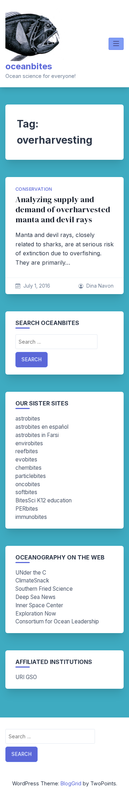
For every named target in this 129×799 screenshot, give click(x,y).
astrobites (27, 418)
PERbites (26, 508)
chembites (28, 467)
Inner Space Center (39, 605)
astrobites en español (41, 426)
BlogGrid (71, 783)
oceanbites (28, 66)
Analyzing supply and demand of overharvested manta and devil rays (62, 209)
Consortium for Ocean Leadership (57, 621)
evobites (26, 459)
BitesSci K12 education (43, 500)
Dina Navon (100, 286)
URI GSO (26, 677)
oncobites (27, 484)
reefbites (26, 451)
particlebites (30, 476)
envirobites (29, 443)
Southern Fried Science (44, 588)
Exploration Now (35, 613)
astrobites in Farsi (37, 435)
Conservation (33, 189)
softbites (26, 492)
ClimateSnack (32, 580)
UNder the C (30, 572)
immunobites (31, 517)
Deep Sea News (35, 597)
